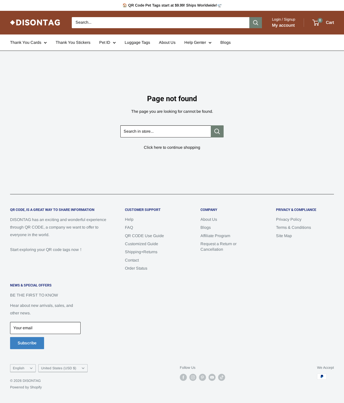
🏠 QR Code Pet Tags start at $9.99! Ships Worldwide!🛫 (172, 5)
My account (283, 25)
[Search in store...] (217, 131)
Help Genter (195, 42)
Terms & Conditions (293, 227)
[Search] (255, 22)
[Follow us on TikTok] (221, 377)
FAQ (129, 227)
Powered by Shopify (26, 387)
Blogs (225, 42)
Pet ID (104, 42)
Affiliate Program (215, 236)
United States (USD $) (58, 368)
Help (129, 219)
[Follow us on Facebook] (183, 377)
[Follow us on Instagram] (192, 377)
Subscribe (27, 343)
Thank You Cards (25, 42)
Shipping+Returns (141, 252)
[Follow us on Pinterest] (202, 377)
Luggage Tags (137, 42)
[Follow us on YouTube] (212, 377)
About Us (167, 42)
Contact (132, 260)
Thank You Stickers (73, 42)
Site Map (284, 236)
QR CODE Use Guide (144, 236)
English (18, 368)
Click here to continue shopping (172, 147)
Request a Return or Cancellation (218, 246)
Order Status (136, 268)
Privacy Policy (288, 219)
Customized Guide (141, 244)
